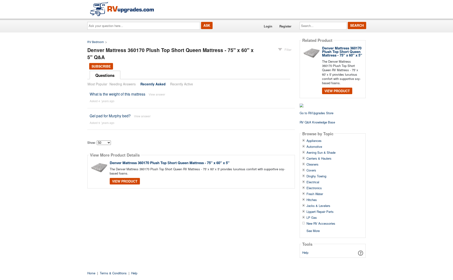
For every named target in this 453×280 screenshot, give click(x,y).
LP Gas (311, 217)
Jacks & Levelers (318, 205)
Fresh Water (314, 194)
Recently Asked (153, 84)
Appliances (314, 140)
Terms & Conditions (113, 273)
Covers (311, 170)
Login (268, 26)
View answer (157, 94)
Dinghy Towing (316, 176)
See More (313, 230)
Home (91, 273)
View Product (125, 181)
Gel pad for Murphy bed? (110, 115)
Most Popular (97, 84)
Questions (104, 75)
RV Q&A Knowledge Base (317, 122)
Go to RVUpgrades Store (316, 113)
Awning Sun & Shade (321, 152)
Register (285, 26)
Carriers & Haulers (318, 158)
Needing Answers (122, 84)
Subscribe (101, 66)
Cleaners (312, 164)
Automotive (314, 146)
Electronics (314, 188)
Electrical (312, 182)
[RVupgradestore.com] (122, 9)
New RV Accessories (320, 223)
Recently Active (181, 84)
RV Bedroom (95, 42)
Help (305, 252)
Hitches (311, 199)
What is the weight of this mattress (117, 93)
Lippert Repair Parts (320, 211)
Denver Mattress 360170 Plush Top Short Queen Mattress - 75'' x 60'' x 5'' (170, 162)
